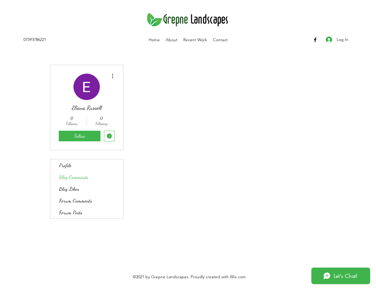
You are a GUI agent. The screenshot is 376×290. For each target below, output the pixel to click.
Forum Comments (75, 200)
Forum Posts (70, 212)
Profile (65, 165)
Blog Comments (73, 177)
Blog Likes (69, 188)
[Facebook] (315, 40)
